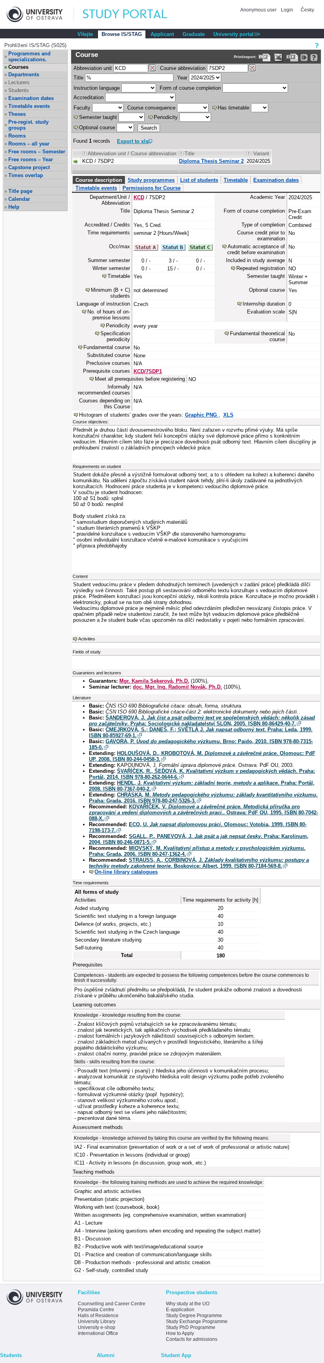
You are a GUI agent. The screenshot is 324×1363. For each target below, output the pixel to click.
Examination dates (31, 98)
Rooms (17, 136)
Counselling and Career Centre (111, 1303)
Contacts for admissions (191, 1339)
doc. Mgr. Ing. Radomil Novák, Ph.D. (177, 687)
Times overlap (25, 175)
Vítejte (85, 34)
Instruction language (96, 88)
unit (92, 68)
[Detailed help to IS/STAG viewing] (314, 57)
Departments (23, 74)
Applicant (162, 34)
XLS (228, 415)
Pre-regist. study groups (28, 125)
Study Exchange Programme (197, 1321)
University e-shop (96, 1327)
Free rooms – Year (30, 159)
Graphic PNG (202, 415)
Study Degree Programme (194, 1315)
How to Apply (180, 1333)
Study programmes (151, 180)
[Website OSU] (40, 14)
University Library (96, 1321)
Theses (17, 114)
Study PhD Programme (190, 1327)
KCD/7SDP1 (148, 371)
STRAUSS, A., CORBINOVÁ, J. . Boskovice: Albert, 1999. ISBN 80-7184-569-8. (199, 863)
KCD (139, 197)
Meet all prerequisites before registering (140, 379)
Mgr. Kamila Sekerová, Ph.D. (154, 681)
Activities (86, 638)
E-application (180, 1309)
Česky (307, 10)
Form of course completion (190, 88)
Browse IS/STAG (122, 34)
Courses (18, 67)
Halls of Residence (98, 1315)
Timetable (236, 180)
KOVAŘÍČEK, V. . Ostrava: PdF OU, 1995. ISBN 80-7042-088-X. (203, 812)
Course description (98, 180)
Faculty (81, 108)
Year (182, 78)
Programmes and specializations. (29, 56)
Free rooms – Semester (36, 152)
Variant (261, 154)
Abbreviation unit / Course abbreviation (132, 154)
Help (13, 207)
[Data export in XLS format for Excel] (278, 57)
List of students (199, 180)
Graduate (194, 34)
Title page (20, 191)
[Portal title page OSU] (132, 14)
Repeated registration (260, 268)
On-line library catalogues (126, 872)
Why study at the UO (187, 1303)
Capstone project (29, 167)
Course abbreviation (182, 68)
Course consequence (151, 108)
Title (78, 78)
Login (287, 10)
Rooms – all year (28, 144)
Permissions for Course (151, 188)
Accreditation (88, 97)
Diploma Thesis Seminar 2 (211, 161)
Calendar (19, 199)
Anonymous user (259, 10)
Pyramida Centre (96, 1309)
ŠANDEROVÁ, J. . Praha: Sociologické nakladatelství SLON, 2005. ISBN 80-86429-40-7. (202, 721)
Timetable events (29, 106)
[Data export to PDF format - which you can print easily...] (264, 57)
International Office (98, 1333)
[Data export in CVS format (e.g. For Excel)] (292, 57)
